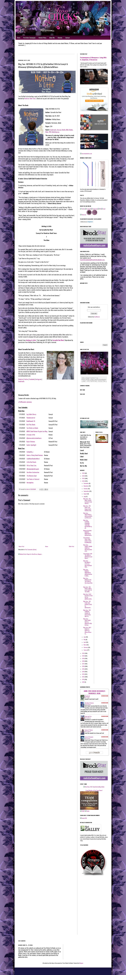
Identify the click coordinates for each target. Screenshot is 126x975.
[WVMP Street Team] (82, 811)
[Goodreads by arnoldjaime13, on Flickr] (94, 209)
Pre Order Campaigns (29, 38)
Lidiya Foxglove (88, 704)
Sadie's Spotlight (31, 445)
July (85, 496)
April (85, 642)
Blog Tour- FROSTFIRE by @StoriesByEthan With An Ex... (87, 515)
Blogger (81, 963)
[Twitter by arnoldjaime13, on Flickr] (82, 209)
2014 (83, 671)
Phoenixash (87, 696)
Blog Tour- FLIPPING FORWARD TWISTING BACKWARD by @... (87, 524)
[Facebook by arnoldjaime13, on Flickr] (88, 209)
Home (18, 38)
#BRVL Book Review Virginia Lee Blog (36, 431)
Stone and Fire (88, 716)
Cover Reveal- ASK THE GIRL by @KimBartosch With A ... (87, 556)
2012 (83, 677)
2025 (83, 473)
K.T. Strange (87, 697)
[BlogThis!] (42, 489)
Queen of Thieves (89, 730)
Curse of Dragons (89, 737)
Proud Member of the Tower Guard (94, 790)
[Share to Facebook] (45, 489)
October (86, 489)
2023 (83, 478)
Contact (67, 38)
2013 (83, 674)
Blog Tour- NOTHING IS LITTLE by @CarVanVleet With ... (87, 564)
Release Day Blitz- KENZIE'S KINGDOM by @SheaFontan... (87, 533)
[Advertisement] (87, 906)
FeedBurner (97, 317)
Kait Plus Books (30, 424)
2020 (83, 656)
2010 (83, 682)
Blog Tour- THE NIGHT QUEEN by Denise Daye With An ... (87, 501)
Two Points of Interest (33, 479)
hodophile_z (30, 452)
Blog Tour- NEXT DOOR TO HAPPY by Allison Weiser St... (87, 630)
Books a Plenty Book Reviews (35, 455)
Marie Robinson (88, 718)
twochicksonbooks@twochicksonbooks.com (92, 260)
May (85, 639)
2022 (83, 481)
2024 (83, 476)
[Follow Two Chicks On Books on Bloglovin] (86, 222)
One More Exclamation (33, 472)
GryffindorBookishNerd (33, 459)
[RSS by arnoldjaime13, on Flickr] (99, 209)
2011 (83, 679)
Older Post (71, 546)
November (86, 486)
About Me (52, 38)
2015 (83, 669)
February (86, 647)
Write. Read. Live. (31, 465)
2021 (83, 653)
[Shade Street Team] (87, 811)
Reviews (60, 38)
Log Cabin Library (31, 414)
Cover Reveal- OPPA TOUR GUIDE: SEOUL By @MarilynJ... (87, 540)
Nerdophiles (30, 482)
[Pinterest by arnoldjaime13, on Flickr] (83, 215)
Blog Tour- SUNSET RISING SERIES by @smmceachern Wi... (87, 548)
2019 (83, 658)
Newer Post (21, 546)
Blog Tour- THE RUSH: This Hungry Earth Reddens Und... (87, 508)
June (85, 637)
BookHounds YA (30, 421)
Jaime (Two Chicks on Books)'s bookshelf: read (94, 692)
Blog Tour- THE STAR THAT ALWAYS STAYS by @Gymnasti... (87, 604)
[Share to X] (44, 489)
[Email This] (40, 489)
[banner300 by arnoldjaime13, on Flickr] (83, 818)
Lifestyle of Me (30, 435)
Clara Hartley (88, 738)
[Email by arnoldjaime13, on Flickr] (103, 209)
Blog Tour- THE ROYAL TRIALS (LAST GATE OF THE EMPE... (87, 589)
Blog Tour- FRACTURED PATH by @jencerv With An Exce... (87, 622)
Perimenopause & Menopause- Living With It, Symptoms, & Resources (93, 58)
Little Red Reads (31, 462)
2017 (83, 664)
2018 (83, 661)
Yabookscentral (30, 418)
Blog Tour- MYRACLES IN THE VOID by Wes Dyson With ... (87, 581)
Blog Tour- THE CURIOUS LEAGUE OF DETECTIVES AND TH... (87, 613)
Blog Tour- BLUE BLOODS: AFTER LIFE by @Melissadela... (87, 596)
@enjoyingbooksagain (33, 469)
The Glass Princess (89, 703)
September (86, 491)
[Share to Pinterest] (47, 489)
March (85, 645)
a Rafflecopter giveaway (25, 402)
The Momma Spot (32, 476)
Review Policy (42, 38)
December (86, 483)
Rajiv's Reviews (30, 441)
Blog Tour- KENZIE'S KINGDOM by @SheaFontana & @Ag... (87, 573)
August (85, 494)
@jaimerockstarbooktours (34, 438)
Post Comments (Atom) (30, 549)
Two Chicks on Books (32, 428)
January (85, 650)
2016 (83, 666)
